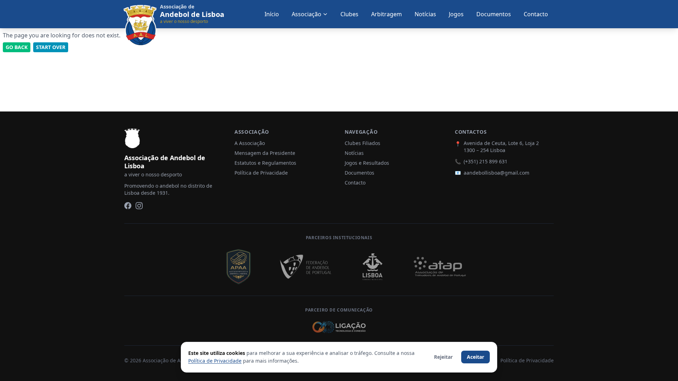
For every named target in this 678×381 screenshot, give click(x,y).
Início (271, 14)
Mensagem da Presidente (264, 153)
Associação (306, 14)
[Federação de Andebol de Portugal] (305, 266)
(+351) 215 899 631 (485, 161)
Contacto (536, 14)
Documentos (493, 14)
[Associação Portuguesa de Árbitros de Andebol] (238, 266)
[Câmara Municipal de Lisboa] (372, 266)
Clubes (349, 14)
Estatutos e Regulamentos (265, 162)
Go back (17, 47)
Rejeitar (443, 356)
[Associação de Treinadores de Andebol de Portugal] (439, 266)
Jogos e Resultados (367, 162)
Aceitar (475, 356)
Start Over (50, 47)
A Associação (249, 143)
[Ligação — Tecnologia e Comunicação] (339, 327)
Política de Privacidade (261, 172)
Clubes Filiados (362, 143)
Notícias (425, 14)
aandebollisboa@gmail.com (496, 172)
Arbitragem (386, 14)
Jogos (456, 14)
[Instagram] (139, 205)
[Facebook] (127, 205)
